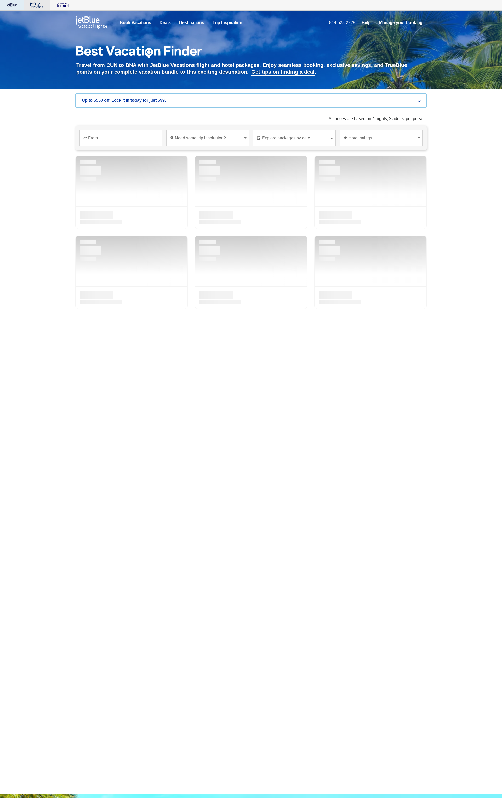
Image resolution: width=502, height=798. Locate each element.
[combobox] (122, 140)
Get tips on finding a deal (283, 72)
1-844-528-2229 (340, 22)
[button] (251, 100)
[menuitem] (135, 23)
